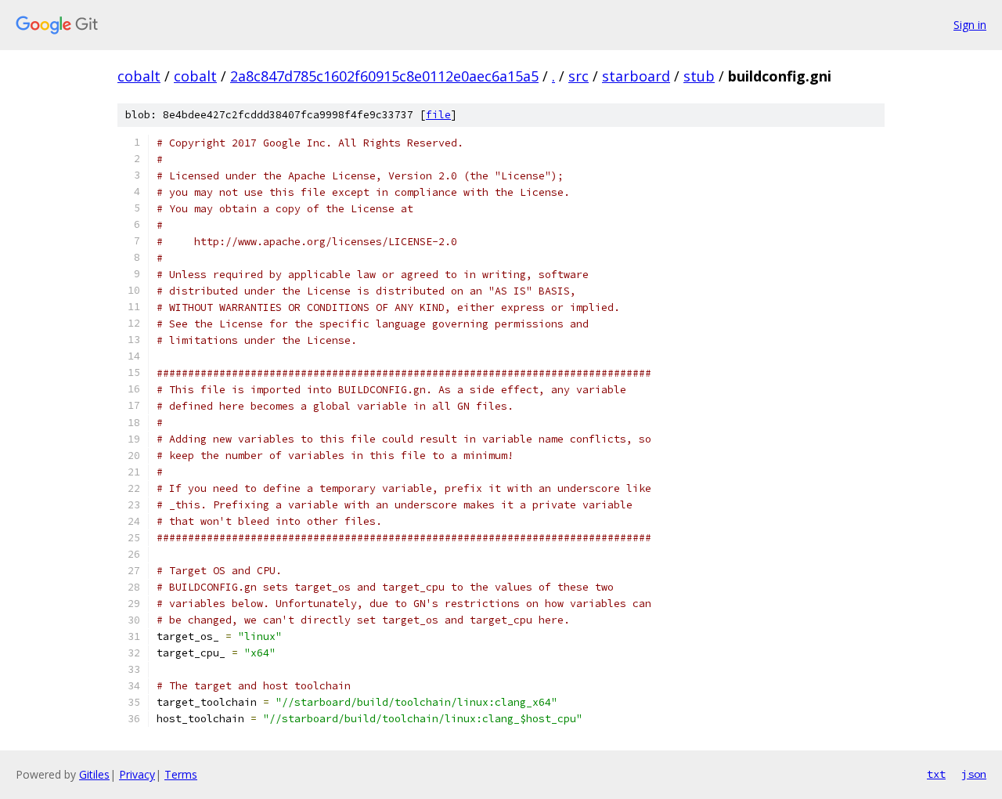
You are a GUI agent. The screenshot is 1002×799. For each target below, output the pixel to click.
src (578, 76)
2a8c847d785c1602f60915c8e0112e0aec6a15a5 (384, 76)
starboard (636, 76)
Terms (180, 774)
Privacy (137, 774)
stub (699, 76)
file (438, 114)
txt (936, 774)
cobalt (138, 76)
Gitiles (94, 774)
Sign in (969, 24)
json (973, 774)
